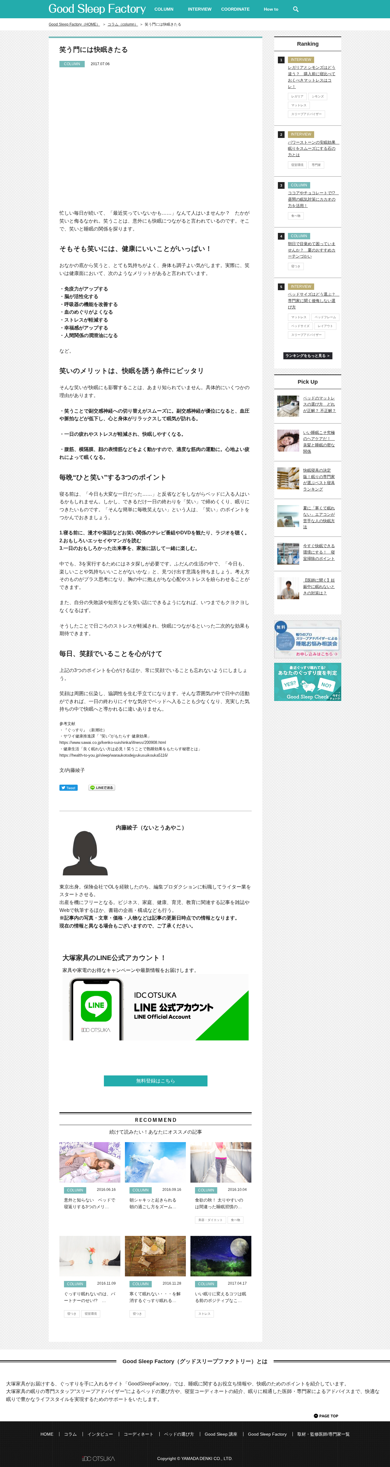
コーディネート (139, 1434)
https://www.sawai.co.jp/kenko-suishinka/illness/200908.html (112, 742)
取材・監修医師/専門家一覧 (323, 1434)
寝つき (71, 1313)
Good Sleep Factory (267, 1434)
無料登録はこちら (155, 1080)
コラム (70, 1434)
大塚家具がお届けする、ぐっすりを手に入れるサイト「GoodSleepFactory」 (97, 9)
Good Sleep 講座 (221, 1434)
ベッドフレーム (325, 317)
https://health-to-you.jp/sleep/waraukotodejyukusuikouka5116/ (113, 755)
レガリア (297, 96)
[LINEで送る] (101, 787)
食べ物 (235, 1220)
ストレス (204, 1313)
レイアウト (325, 326)
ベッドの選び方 (179, 1434)
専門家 (316, 165)
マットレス (299, 105)
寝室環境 (91, 1313)
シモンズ (318, 96)
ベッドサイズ (300, 326)
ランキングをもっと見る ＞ (307, 356)
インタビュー (100, 1434)
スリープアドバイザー (306, 114)
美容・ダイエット (210, 1220)
